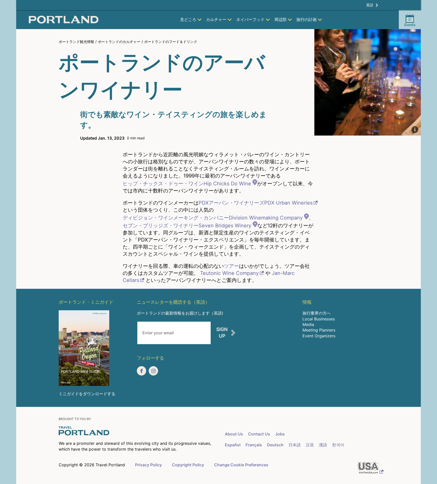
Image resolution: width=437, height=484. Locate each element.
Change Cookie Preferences (241, 464)
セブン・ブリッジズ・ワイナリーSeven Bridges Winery (187, 226)
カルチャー (216, 19)
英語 (369, 5)
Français (254, 444)
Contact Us (259, 433)
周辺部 (280, 19)
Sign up (222, 332)
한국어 (338, 444)
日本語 (295, 444)
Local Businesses (318, 318)
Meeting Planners (318, 330)
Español (233, 444)
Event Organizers (318, 335)
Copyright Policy (188, 464)
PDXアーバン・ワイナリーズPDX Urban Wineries (256, 203)
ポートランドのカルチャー (119, 41)
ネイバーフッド (250, 19)
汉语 (310, 444)
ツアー (231, 266)
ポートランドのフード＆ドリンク (170, 41)
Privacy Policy (148, 464)
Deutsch (275, 444)
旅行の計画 (306, 19)
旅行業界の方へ (316, 313)
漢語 (323, 444)
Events (410, 22)
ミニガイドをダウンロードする (87, 393)
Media (308, 324)
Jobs (280, 433)
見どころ (188, 19)
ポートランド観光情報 (76, 41)
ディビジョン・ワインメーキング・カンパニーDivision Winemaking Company (213, 218)
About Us (234, 433)
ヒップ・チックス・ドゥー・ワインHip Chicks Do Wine (187, 184)
